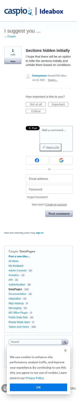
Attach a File (52, 147)
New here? (49, 204)
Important (60, 104)
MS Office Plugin (18, 312)
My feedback (16, 265)
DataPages (27, 251)
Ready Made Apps (19, 322)
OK (38, 387)
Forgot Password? (37, 197)
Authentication (17, 284)
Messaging (15, 308)
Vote (12, 61)
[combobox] (36, 341)
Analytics (14, 275)
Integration (15, 298)
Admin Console (18, 270)
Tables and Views (19, 326)
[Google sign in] (61, 160)
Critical (38, 111)
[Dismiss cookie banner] (65, 351)
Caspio (13, 251)
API (11, 279)
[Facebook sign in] (37, 160)
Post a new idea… (19, 256)
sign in (39, 233)
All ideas (14, 261)
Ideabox (51, 11)
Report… (53, 80)
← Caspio (10, 36)
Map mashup (16, 303)
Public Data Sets (18, 317)
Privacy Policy (34, 378)
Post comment (59, 213)
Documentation (17, 293)
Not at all (38, 104)
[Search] (65, 342)
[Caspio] (18, 11)
